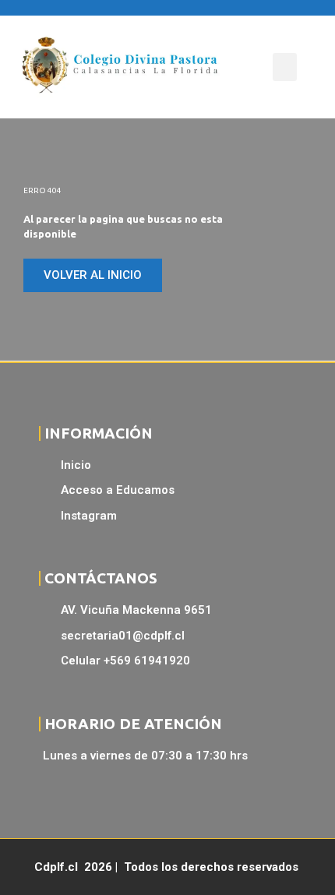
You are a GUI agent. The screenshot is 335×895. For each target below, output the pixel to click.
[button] (285, 67)
